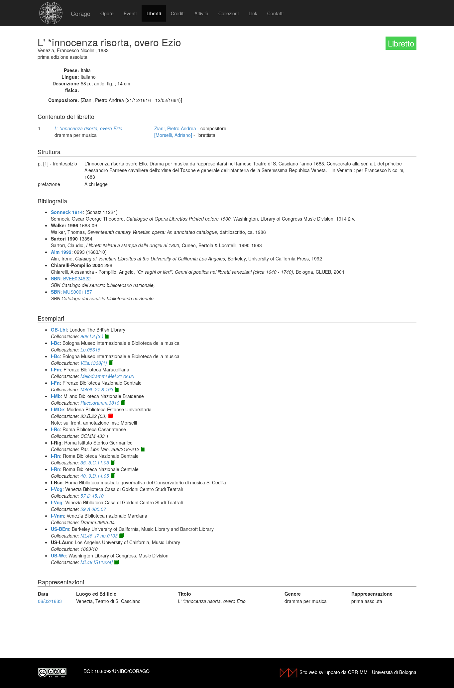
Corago (80, 13)
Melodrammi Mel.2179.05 (107, 376)
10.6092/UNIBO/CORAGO (122, 671)
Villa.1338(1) (93, 362)
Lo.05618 (90, 349)
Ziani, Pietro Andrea (175, 128)
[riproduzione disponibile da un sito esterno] (107, 336)
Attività (201, 13)
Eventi (130, 13)
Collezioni (228, 13)
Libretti (154, 13)
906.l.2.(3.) (91, 336)
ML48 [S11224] (96, 562)
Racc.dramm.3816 (99, 402)
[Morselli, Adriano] (173, 135)
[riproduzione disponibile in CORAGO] (110, 416)
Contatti (275, 13)
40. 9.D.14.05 (94, 475)
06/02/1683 (50, 601)
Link (253, 13)
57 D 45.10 (92, 495)
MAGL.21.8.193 (96, 389)
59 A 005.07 (93, 509)
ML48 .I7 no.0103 (99, 535)
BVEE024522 (77, 278)
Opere (107, 13)
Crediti (177, 13)
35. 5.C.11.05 (94, 462)
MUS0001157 (77, 291)
